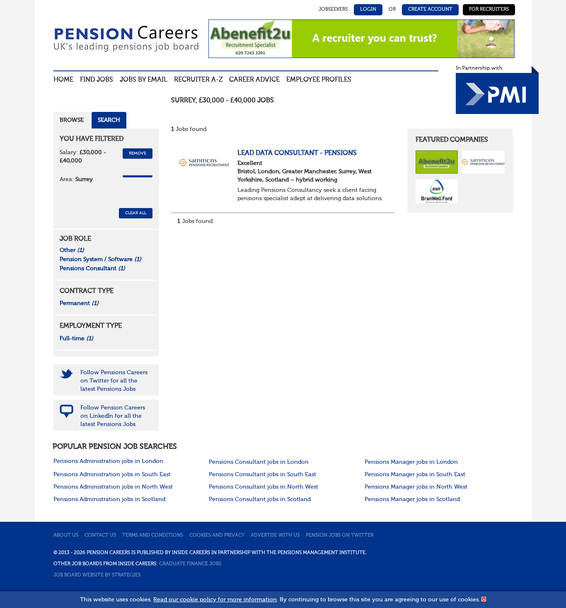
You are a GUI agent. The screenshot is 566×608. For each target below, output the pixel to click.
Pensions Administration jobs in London (108, 461)
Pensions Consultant (92, 268)
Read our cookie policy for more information (215, 600)
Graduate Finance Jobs (190, 564)
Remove (137, 153)
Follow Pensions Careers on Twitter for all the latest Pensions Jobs (114, 381)
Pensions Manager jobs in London (411, 462)
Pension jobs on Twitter (339, 535)
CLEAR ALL (135, 213)
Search (109, 120)
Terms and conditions (152, 535)
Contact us (100, 535)
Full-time (76, 339)
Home (63, 80)
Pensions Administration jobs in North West (113, 487)
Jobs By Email (143, 80)
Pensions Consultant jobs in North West (263, 487)
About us (65, 535)
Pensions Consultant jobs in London (259, 462)
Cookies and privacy (216, 535)
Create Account (430, 9)
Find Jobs (96, 80)
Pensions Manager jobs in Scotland (412, 499)
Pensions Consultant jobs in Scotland (260, 499)
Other (72, 250)
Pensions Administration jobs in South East (112, 474)
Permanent (79, 303)
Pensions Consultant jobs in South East (262, 474)
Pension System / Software (100, 259)
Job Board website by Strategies (96, 575)
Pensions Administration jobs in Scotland (109, 499)
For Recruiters (489, 9)
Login (368, 9)
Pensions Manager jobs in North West (416, 487)
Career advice (254, 80)
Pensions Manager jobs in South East (415, 474)
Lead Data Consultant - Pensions (297, 153)
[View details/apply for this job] (204, 162)
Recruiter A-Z (198, 80)
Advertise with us (275, 535)
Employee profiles (318, 80)
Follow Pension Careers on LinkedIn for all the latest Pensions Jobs (112, 416)
